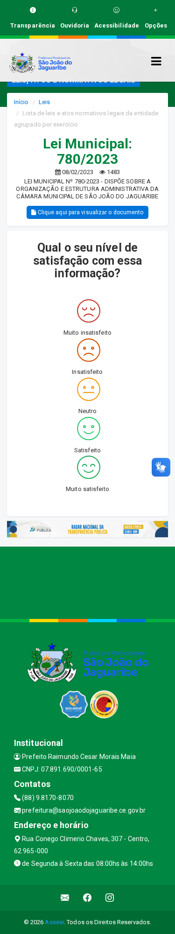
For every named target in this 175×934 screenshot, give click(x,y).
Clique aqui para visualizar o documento (90, 212)
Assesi (54, 922)
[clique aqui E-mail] (65, 898)
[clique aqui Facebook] (87, 898)
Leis (44, 101)
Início (21, 101)
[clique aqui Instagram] (110, 898)
